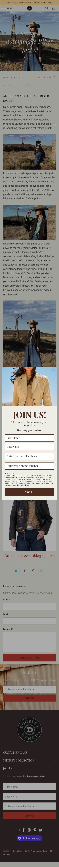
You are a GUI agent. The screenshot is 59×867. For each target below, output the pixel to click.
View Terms (17, 485)
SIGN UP (29, 492)
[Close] (53, 370)
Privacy (26, 485)
